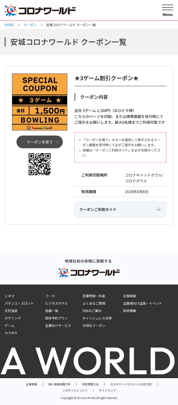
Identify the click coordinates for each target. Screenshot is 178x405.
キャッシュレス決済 (97, 318)
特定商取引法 (90, 384)
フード (50, 296)
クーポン (30, 24)
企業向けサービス (58, 325)
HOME (9, 24)
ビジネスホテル (56, 303)
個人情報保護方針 (59, 384)
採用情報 (129, 310)
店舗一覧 (51, 310)
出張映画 (129, 296)
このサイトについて (75, 390)
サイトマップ (107, 390)
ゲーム (9, 325)
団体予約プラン (56, 318)
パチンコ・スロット (19, 303)
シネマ (9, 296)
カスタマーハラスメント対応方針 (131, 384)
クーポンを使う (40, 142)
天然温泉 (11, 310)
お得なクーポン (94, 325)
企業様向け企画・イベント (142, 303)
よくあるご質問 (94, 303)
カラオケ (11, 333)
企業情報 (31, 384)
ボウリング (13, 318)
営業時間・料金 (94, 296)
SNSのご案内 (92, 310)
